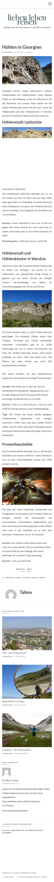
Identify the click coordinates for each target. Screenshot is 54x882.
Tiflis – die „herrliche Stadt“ (14, 653)
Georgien (7, 52)
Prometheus (26, 577)
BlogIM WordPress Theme (24, 873)
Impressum (9, 877)
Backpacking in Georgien (13, 701)
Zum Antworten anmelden (15, 810)
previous (20, 569)
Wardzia (42, 577)
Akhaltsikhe (10, 577)
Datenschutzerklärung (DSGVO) (32, 877)
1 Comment (29, 52)
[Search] (50, 4)
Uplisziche (34, 577)
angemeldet (15, 830)
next (29, 569)
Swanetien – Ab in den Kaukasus (17, 750)
